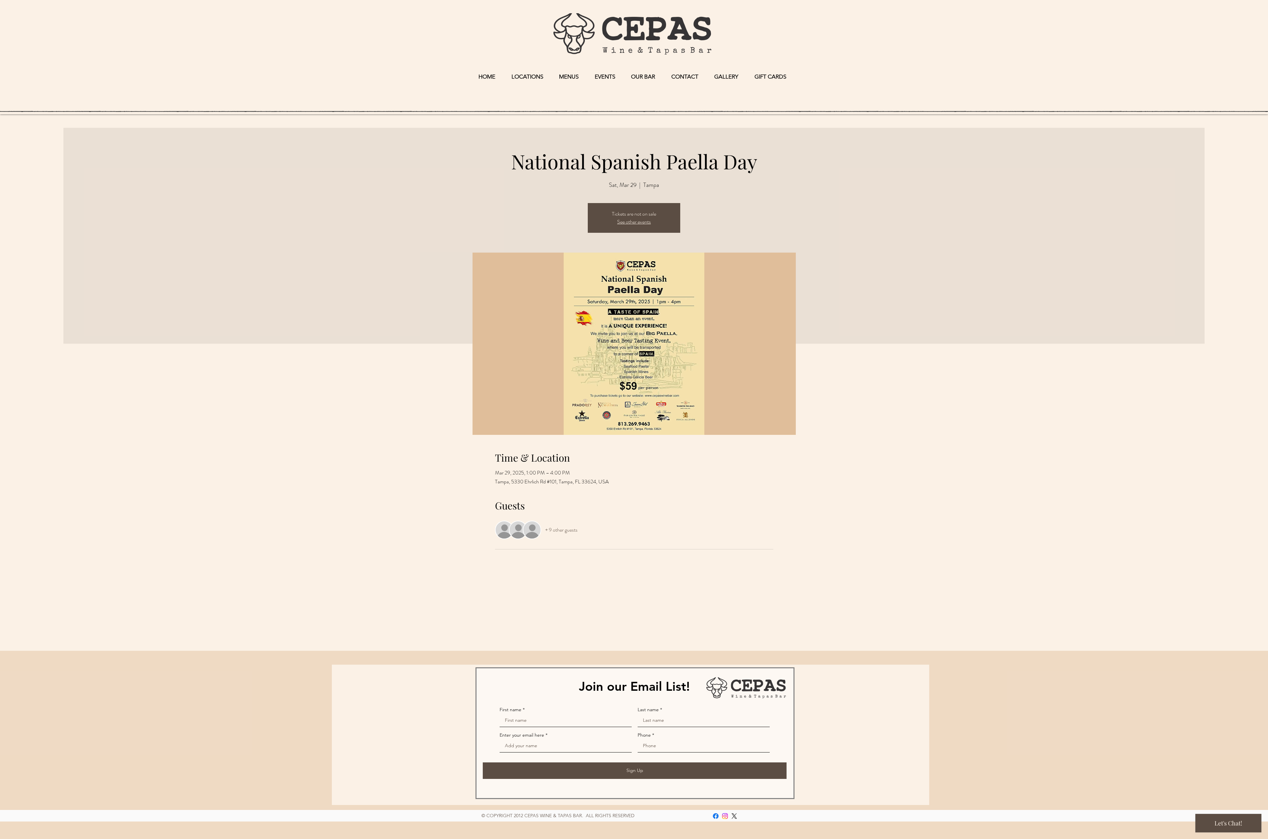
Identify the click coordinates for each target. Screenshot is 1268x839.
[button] (527, 76)
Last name (648, 709)
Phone (644, 735)
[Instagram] (725, 816)
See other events (634, 222)
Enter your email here (522, 735)
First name (510, 709)
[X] (734, 816)
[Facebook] (716, 816)
